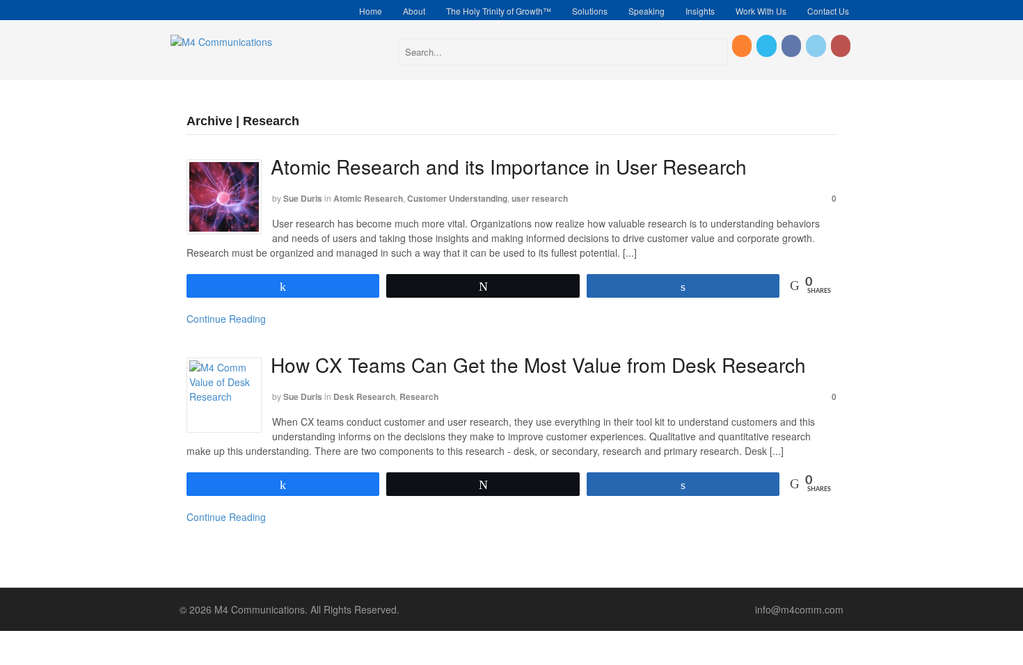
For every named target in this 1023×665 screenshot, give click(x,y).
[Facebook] (792, 45)
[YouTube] (841, 45)
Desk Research (364, 396)
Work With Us (761, 11)
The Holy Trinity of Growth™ (498, 11)
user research (540, 198)
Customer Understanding (457, 198)
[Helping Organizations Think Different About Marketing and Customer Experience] (221, 42)
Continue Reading (226, 319)
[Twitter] (767, 45)
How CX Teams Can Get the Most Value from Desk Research (538, 364)
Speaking (646, 11)
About (414, 11)
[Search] (715, 54)
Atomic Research (368, 198)
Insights (700, 11)
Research (418, 396)
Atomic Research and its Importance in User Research (509, 166)
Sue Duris (302, 198)
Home (370, 11)
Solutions (590, 11)
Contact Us (828, 11)
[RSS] (743, 45)
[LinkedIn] (816, 45)
